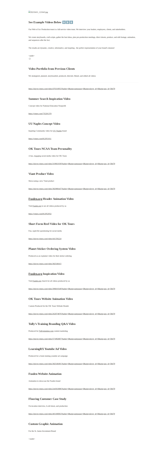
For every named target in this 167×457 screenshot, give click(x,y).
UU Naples (57, 131)
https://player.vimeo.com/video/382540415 (44, 264)
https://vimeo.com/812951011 (39, 139)
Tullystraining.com (46, 331)
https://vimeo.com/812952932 (39, 214)
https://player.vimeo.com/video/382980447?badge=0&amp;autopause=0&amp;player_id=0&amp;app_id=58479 (71, 189)
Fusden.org (35, 198)
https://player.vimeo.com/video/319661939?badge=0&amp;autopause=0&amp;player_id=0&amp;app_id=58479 (71, 164)
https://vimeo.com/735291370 (39, 114)
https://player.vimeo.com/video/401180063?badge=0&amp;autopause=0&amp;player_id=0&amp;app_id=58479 (71, 414)
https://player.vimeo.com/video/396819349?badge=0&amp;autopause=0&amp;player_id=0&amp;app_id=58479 (71, 289)
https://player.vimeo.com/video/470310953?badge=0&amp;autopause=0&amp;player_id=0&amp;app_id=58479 (71, 89)
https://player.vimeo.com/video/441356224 (44, 239)
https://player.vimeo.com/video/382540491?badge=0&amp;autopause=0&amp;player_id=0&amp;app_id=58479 (71, 364)
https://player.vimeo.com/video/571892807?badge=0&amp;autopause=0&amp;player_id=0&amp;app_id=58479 (71, 339)
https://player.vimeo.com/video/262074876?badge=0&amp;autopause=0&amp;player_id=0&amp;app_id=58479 (71, 314)
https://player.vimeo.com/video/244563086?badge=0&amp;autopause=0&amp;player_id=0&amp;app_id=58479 (71, 389)
